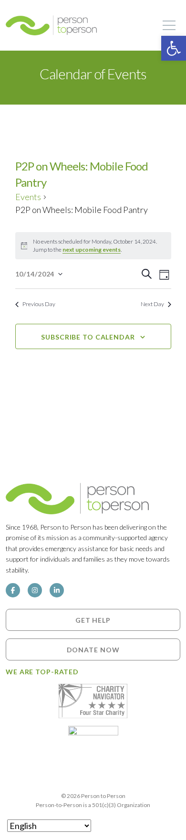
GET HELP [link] (93, 620)
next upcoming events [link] (91, 249)
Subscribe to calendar (87, 337)
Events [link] (28, 196)
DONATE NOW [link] (93, 650)
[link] (173, 48)
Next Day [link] (152, 304)
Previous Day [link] (38, 304)
